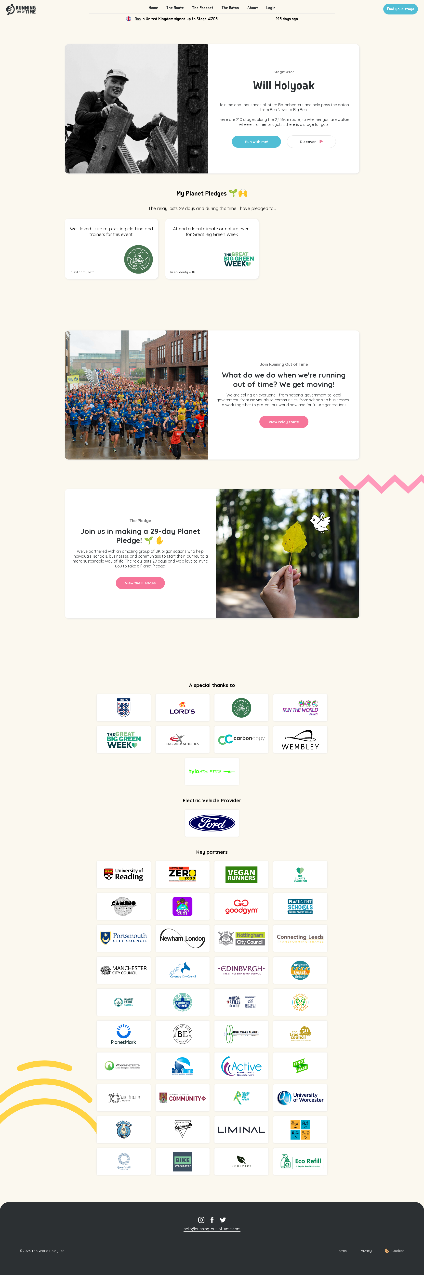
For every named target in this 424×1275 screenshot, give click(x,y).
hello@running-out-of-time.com (212, 1228)
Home (153, 7)
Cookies (397, 1251)
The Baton (230, 7)
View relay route (284, 422)
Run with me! (256, 141)
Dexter (140, 18)
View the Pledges (140, 583)
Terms (342, 1251)
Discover (308, 141)
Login (271, 7)
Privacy (366, 1251)
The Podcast (202, 7)
